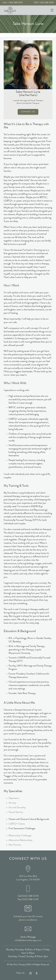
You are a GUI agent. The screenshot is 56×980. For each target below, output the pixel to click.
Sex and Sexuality (17, 807)
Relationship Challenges (20, 835)
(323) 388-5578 (30, 896)
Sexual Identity (16, 812)
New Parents (15, 845)
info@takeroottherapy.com (28, 940)
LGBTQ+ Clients (17, 824)
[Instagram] (30, 973)
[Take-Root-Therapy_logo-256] (9, 10)
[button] (52, 10)
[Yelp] (37, 973)
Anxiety (12, 803)
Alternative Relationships (20, 840)
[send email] (28, 928)
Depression (14, 798)
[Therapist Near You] (28, 868)
